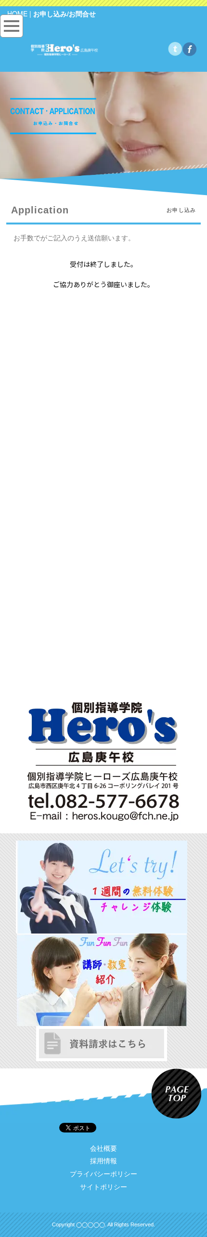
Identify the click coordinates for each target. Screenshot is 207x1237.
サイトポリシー (103, 1187)
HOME (17, 13)
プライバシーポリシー (103, 1174)
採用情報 (103, 1161)
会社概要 (103, 1148)
